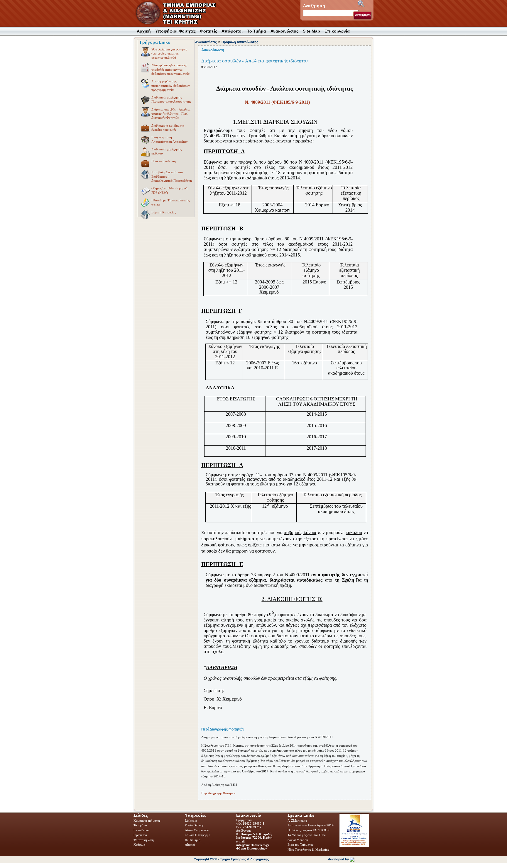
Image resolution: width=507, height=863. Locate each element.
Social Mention (298, 840)
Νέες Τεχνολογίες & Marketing (308, 849)
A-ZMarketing (297, 820)
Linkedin (191, 820)
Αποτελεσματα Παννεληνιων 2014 (311, 825)
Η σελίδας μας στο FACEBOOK (309, 830)
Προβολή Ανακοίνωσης (240, 42)
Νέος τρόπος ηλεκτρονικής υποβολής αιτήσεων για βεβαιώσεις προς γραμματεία (170, 69)
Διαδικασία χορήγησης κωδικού (166, 151)
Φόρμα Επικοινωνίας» (251, 848)
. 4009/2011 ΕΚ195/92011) (277, 102)
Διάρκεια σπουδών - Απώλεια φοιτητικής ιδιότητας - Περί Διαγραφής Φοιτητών (170, 114)
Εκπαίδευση (142, 830)
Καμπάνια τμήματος (146, 820)
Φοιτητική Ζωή (144, 840)
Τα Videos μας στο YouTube (307, 835)
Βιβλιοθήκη (193, 840)
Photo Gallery (194, 825)
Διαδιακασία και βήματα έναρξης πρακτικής (167, 127)
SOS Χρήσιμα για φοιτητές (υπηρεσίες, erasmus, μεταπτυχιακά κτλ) (169, 53)
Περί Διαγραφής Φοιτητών (218, 793)
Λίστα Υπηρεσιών (197, 830)
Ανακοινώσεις (206, 42)
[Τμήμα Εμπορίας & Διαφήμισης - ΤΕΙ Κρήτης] (179, 13)
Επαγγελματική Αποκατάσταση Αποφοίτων (169, 139)
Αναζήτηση (363, 14)
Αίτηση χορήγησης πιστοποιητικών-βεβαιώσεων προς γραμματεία (170, 85)
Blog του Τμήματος (300, 844)
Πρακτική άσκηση (163, 161)
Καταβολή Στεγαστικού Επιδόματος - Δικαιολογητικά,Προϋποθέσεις (171, 176)
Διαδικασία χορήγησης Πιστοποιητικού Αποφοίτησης (171, 99)
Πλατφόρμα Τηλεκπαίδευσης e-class (170, 202)
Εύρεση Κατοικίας (163, 212)
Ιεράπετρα (140, 835)
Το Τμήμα (140, 825)
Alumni (190, 844)
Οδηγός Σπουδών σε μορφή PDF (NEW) (169, 190)
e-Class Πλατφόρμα (197, 835)
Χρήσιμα (139, 844)
